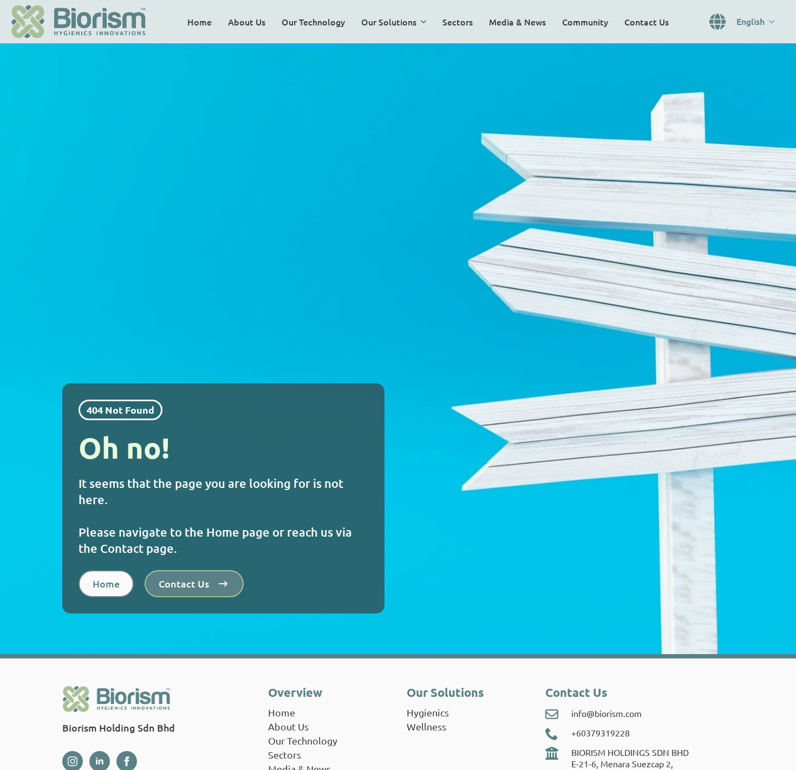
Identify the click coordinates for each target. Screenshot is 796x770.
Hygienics (428, 712)
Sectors (457, 22)
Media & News (517, 22)
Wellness (426, 726)
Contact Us (646, 22)
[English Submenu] (775, 21)
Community (585, 22)
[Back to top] (772, 746)
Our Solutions (388, 22)
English (750, 21)
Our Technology (313, 22)
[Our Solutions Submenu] (425, 21)
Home (199, 22)
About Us (246, 22)
